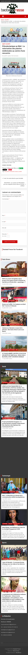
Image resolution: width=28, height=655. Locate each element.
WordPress (18, 652)
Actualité (5, 275)
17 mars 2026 (5, 358)
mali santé (12, 171)
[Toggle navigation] (3, 16)
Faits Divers (12, 275)
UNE (17, 275)
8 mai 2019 (4, 55)
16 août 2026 (5, 394)
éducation (7, 171)
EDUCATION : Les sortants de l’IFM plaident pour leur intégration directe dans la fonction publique (13, 184)
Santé (3, 44)
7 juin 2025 (4, 499)
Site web (4, 227)
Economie (5, 523)
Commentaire (5, 199)
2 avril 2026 (4, 333)
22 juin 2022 (5, 531)
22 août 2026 (5, 566)
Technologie (12, 491)
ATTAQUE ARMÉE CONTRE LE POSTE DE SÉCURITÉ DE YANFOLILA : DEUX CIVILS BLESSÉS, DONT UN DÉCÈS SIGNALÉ (14, 355)
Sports (10, 558)
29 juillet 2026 (5, 284)
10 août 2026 (5, 428)
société (20, 171)
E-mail (4, 221)
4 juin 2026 (4, 603)
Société (8, 44)
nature (16, 171)
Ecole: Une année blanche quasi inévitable (13, 178)
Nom (3, 215)
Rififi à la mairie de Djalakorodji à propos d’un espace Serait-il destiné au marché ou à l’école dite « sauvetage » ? (14, 280)
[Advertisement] (14, 456)
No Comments (15, 55)
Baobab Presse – (17, 649)
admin (9, 55)
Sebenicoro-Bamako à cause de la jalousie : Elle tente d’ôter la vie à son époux (13, 329)
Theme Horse (16, 650)
